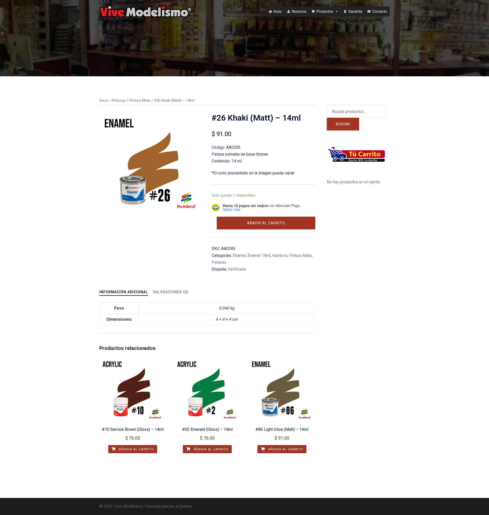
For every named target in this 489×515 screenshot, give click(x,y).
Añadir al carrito (266, 223)
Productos (325, 11)
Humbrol (279, 255)
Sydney (185, 506)
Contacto (379, 11)
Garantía (355, 11)
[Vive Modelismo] (145, 11)
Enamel (239, 255)
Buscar (343, 124)
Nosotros (299, 11)
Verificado (237, 269)
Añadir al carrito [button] (136, 449)
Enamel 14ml (259, 255)
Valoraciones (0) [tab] (170, 292)
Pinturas (119, 100)
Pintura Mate (139, 100)
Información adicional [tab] (123, 292)
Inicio (278, 11)
